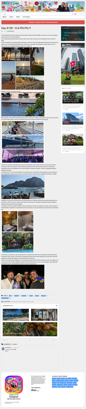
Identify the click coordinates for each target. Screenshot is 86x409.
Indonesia (54, 382)
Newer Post (5, 340)
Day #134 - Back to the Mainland (12, 318)
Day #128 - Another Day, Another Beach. (42, 318)
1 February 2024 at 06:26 (15, 347)
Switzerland (54, 386)
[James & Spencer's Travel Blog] (43, 11)
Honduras (76, 380)
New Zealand (60, 384)
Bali (66, 378)
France (53, 380)
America (54, 378)
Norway (65, 384)
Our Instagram (26, 16)
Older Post (54, 340)
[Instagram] (72, 14)
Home (5, 16)
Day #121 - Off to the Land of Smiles (13, 333)
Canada (69, 378)
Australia (58, 378)
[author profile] (4, 31)
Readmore (67, 109)
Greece (71, 380)
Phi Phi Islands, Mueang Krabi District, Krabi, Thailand (22, 301)
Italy (58, 382)
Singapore (75, 384)
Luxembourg (69, 382)
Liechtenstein (63, 382)
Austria (62, 378)
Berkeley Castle (68, 144)
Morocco (54, 384)
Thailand (63, 386)
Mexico (74, 382)
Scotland (70, 384)
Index (11, 16)
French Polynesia (60, 380)
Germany (67, 380)
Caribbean (74, 378)
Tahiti (59, 386)
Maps (18, 16)
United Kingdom (69, 386)
